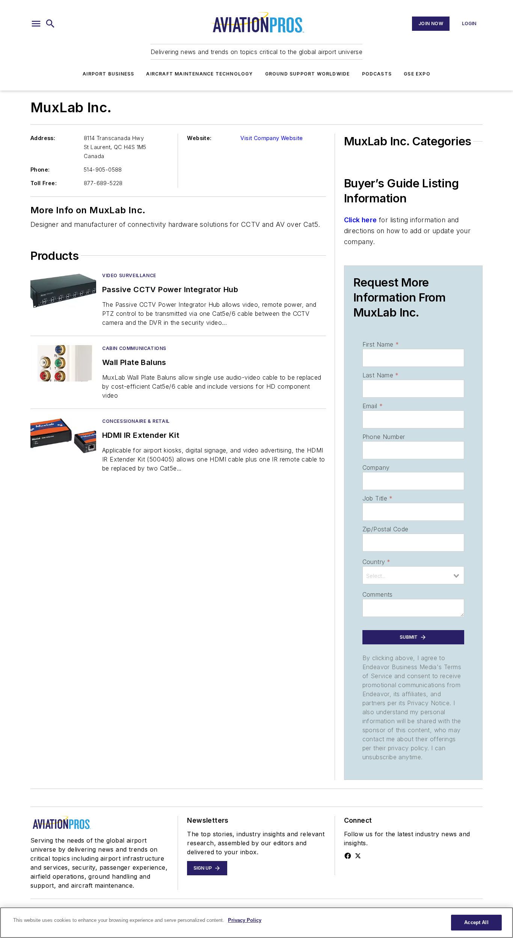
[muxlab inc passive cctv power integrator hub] (63, 290)
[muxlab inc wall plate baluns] (63, 363)
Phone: (40, 169)
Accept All (476, 922)
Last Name (380, 375)
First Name (380, 344)
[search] (50, 23)
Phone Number (383, 436)
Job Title (377, 498)
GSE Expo (417, 74)
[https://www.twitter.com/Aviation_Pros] (358, 856)
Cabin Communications (134, 348)
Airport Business (108, 74)
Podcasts (377, 74)
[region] (256, 922)
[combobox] (413, 575)
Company (376, 467)
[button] (36, 23)
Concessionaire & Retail (136, 421)
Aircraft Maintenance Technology (199, 74)
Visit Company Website (271, 138)
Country (376, 562)
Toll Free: (43, 183)
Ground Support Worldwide (307, 74)
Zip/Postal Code (385, 529)
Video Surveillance (129, 275)
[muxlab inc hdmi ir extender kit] (63, 436)
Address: (42, 138)
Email (372, 406)
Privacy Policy (244, 920)
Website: (199, 138)
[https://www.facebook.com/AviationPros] (348, 856)
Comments (377, 594)
